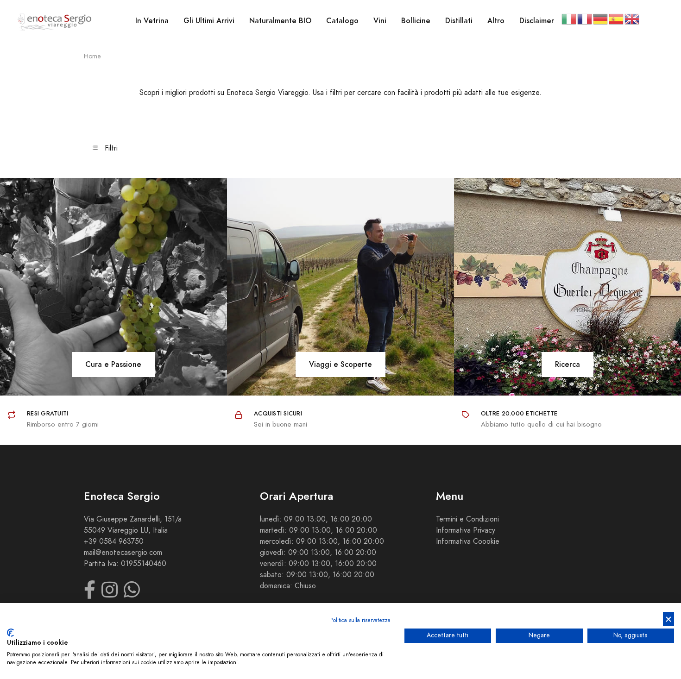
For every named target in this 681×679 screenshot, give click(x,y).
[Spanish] (616, 18)
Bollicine (415, 20)
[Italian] (569, 18)
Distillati (459, 20)
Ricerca (567, 364)
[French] (585, 18)
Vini (379, 20)
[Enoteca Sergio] (55, 21)
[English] (632, 18)
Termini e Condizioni (467, 519)
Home (92, 56)
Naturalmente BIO (280, 20)
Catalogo (342, 20)
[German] (601, 18)
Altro (495, 20)
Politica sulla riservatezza (360, 620)
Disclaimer (536, 20)
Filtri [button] (110, 148)
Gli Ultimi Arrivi (208, 20)
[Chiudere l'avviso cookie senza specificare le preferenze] (668, 619)
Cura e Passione (113, 364)
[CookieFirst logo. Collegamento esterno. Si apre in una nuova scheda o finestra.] (10, 633)
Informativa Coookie (467, 541)
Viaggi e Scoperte (340, 364)
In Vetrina (152, 20)
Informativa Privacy (465, 530)
